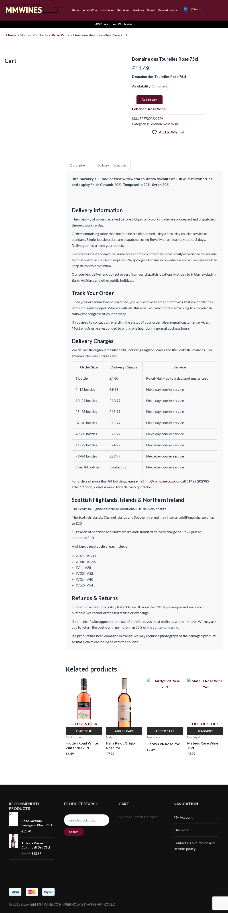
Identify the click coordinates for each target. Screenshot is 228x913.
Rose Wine (107, 10)
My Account (183, 817)
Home (75, 10)
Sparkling (138, 10)
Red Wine (123, 10)
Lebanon (139, 109)
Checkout (181, 830)
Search (74, 832)
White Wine (90, 10)
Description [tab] (78, 165)
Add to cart (149, 99)
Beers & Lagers (167, 10)
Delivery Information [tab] (112, 165)
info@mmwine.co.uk (160, 481)
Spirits (151, 10)
